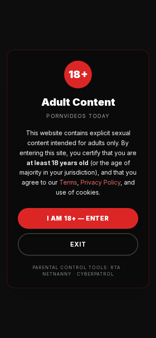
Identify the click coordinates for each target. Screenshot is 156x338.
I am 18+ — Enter (78, 218)
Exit (78, 244)
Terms (67, 182)
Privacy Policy (99, 182)
